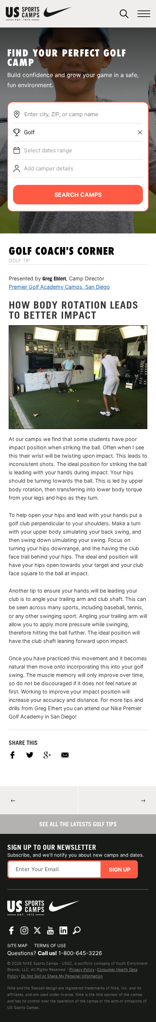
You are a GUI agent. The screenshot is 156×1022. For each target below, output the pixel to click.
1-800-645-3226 (80, 953)
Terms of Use (50, 945)
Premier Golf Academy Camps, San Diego (59, 287)
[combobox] (83, 114)
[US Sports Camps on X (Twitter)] (37, 930)
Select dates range (48, 150)
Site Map (17, 945)
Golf (29, 132)
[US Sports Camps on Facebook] (11, 930)
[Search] (124, 13)
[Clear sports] (140, 132)
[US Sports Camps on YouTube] (50, 930)
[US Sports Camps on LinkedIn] (63, 930)
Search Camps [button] (78, 194)
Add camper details (48, 168)
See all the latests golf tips (78, 824)
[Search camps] (77, 930)
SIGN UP (120, 869)
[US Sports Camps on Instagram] (24, 930)
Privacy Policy (81, 969)
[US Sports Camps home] (39, 14)
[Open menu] (143, 14)
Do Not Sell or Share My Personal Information (62, 976)
